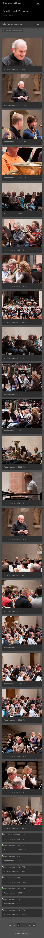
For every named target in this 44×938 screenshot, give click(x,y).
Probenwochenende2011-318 (15, 467)
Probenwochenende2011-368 (15, 69)
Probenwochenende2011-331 (15, 861)
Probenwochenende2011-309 (15, 142)
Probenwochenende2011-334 (15, 893)
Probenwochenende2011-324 (15, 684)
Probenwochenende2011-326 (15, 756)
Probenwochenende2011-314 (15, 322)
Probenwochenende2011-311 (15, 214)
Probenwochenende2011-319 (15, 503)
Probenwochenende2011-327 (15, 792)
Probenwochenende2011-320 (15, 539)
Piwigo (26, 933)
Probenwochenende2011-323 (15, 648)
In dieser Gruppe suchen (13, 31)
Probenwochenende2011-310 (15, 178)
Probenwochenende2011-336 (15, 914)
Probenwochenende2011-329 (15, 839)
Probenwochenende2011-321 (15, 575)
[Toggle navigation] (38, 3)
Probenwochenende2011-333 (15, 882)
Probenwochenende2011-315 (15, 358)
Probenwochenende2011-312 (15, 250)
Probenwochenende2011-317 (15, 431)
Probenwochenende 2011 (17, 24)
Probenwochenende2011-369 (15, 106)
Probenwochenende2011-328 (15, 828)
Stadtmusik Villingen (12, 3)
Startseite (4, 24)
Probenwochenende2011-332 (15, 871)
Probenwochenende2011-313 (15, 286)
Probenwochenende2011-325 (15, 720)
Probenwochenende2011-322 (15, 611)
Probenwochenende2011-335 (15, 904)
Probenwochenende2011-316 (15, 395)
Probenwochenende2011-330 (15, 850)
